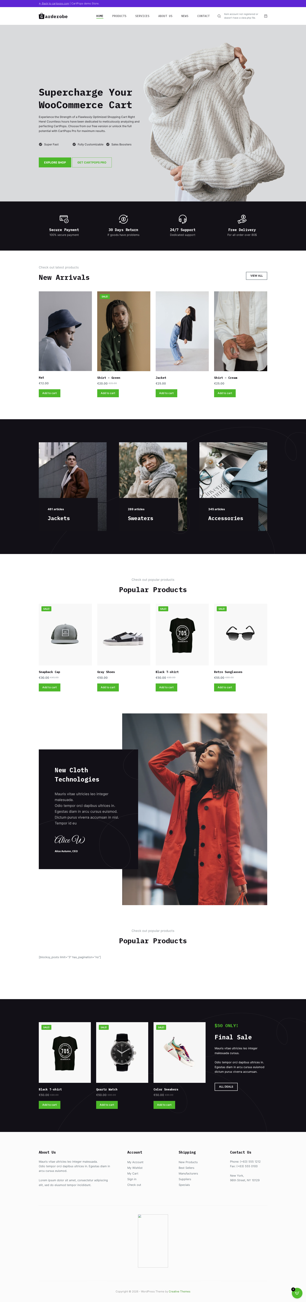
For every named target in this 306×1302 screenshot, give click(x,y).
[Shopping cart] (265, 16)
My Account (135, 1162)
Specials (184, 1185)
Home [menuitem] (99, 16)
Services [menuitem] (142, 16)
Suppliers (185, 1179)
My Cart (132, 1173)
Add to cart (49, 393)
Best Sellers (186, 1168)
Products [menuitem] (119, 16)
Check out (134, 1185)
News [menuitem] (184, 16)
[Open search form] (219, 16)
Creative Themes (179, 1291)
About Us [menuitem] (165, 16)
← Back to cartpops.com (54, 3)
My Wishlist (135, 1168)
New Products (188, 1162)
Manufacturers (188, 1173)
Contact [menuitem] (203, 16)
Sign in (131, 1179)
